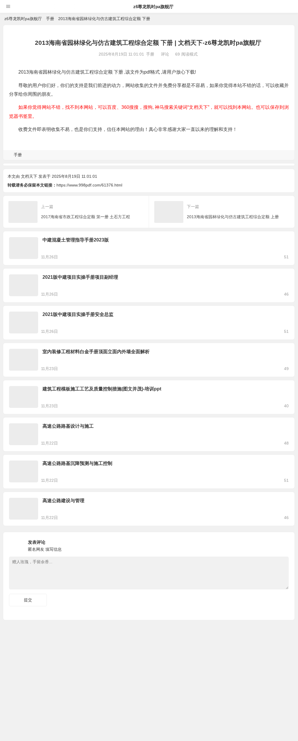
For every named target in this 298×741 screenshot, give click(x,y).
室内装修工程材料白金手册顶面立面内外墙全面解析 (96, 351)
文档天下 (29, 176)
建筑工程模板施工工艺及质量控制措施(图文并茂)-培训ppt (101, 388)
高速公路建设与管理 (63, 500)
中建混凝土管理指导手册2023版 (75, 239)
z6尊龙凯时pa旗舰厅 (153, 6)
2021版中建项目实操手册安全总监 (77, 314)
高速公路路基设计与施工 (68, 426)
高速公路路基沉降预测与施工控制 (77, 463)
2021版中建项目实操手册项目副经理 (80, 277)
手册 (50, 18)
